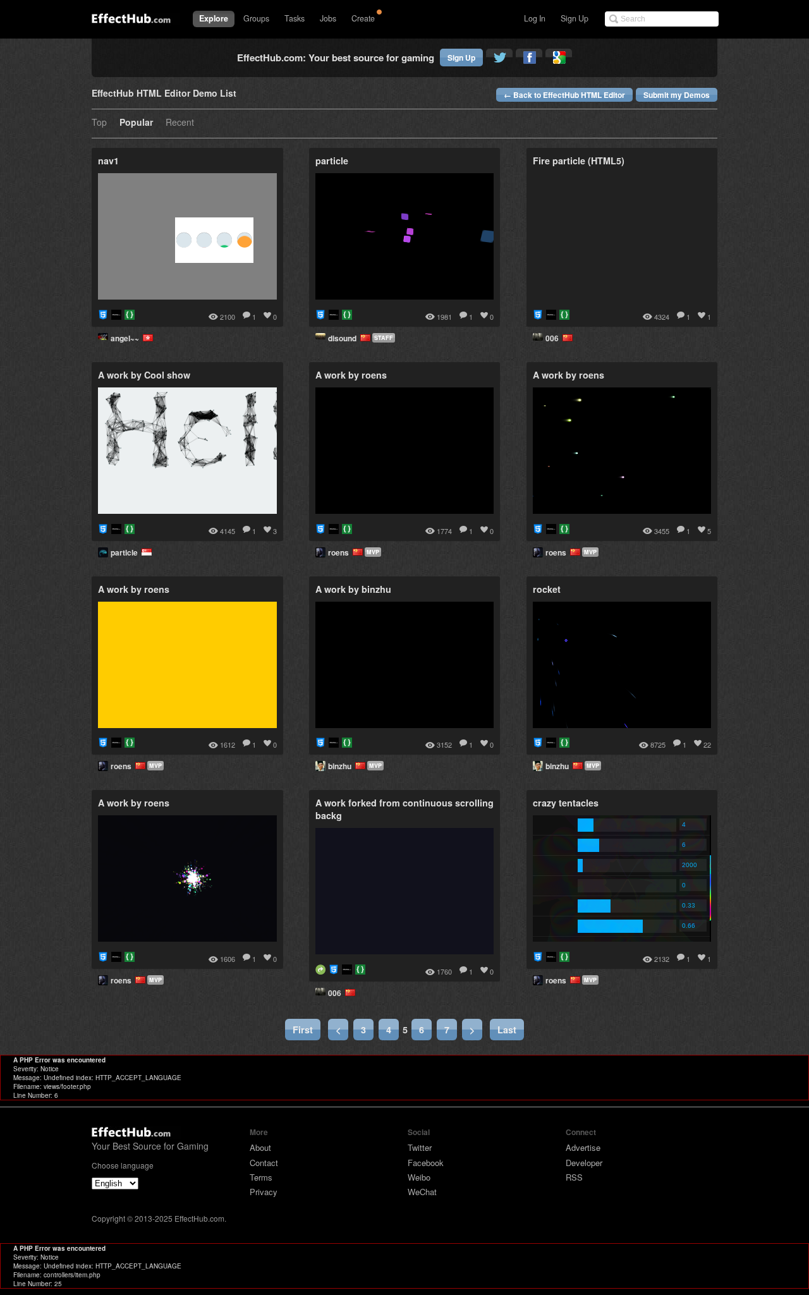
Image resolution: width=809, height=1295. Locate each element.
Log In (534, 18)
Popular (136, 123)
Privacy (263, 1192)
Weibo (419, 1177)
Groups (256, 18)
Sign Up (574, 18)
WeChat (422, 1192)
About (260, 1147)
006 (554, 338)
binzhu (341, 766)
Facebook (426, 1163)
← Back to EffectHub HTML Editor (564, 94)
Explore (213, 18)
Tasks (294, 18)
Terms (261, 1177)
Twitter (420, 1147)
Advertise (583, 1147)
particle (126, 552)
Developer (584, 1163)
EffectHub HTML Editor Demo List (164, 93)
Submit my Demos (676, 94)
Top (99, 123)
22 (707, 744)
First (303, 1029)
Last (506, 1029)
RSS (574, 1177)
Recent (180, 123)
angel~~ (127, 338)
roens (340, 552)
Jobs (328, 18)
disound (344, 338)
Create (363, 18)
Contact (264, 1163)
